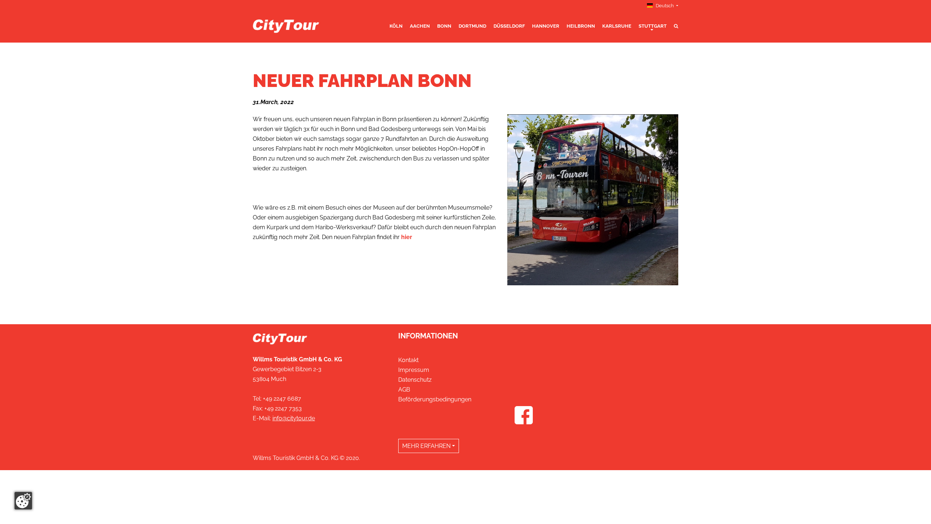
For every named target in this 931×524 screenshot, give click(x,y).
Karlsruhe (616, 26)
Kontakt (408, 360)
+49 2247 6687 (282, 398)
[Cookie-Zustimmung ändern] (23, 500)
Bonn (444, 26)
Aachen (420, 26)
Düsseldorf (509, 26)
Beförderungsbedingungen (434, 399)
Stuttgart (653, 26)
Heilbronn (581, 26)
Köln (396, 26)
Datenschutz (415, 379)
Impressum (413, 369)
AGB (404, 389)
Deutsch (665, 5)
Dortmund (472, 26)
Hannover (545, 26)
